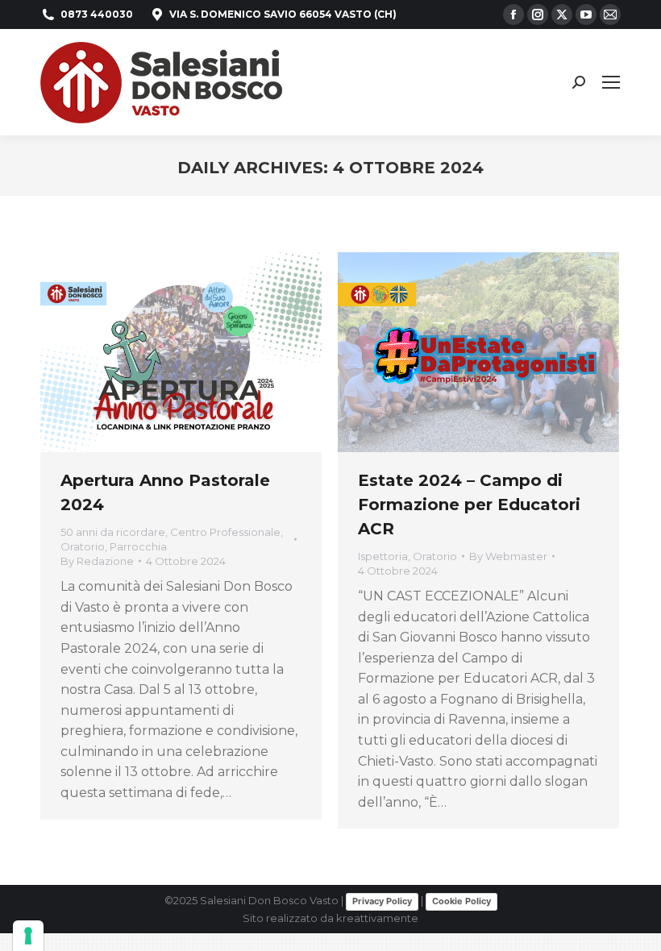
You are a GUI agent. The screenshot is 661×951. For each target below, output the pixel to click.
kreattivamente (377, 918)
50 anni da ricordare (112, 531)
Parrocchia (138, 546)
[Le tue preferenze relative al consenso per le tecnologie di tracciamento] (28, 935)
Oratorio (82, 546)
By (97, 560)
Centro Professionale (225, 531)
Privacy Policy (382, 901)
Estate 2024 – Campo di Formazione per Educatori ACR (469, 504)
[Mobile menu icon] (611, 82)
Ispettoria (383, 556)
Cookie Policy (461, 901)
